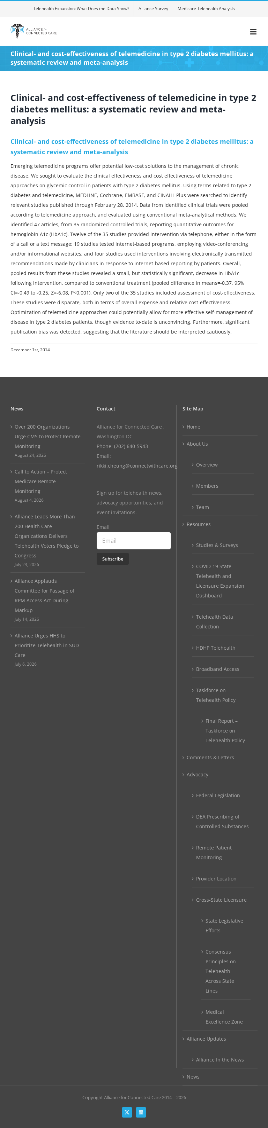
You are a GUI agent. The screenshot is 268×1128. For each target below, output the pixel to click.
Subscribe (112, 559)
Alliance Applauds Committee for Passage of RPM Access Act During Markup (44, 595)
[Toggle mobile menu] (254, 32)
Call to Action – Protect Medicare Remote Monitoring (41, 481)
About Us (197, 443)
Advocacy (197, 774)
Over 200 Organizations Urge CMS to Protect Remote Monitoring (48, 436)
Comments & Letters (210, 757)
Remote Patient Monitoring (214, 852)
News (193, 1076)
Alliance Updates (206, 1038)
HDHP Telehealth (216, 647)
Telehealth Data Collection (214, 621)
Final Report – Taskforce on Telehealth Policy (225, 731)
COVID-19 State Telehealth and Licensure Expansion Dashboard (220, 581)
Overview (207, 464)
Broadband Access (217, 669)
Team (202, 507)
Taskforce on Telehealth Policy (216, 695)
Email (103, 527)
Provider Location (216, 878)
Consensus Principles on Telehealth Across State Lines (221, 971)
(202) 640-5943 (131, 446)
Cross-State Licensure (221, 899)
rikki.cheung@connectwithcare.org (137, 465)
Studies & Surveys (217, 545)
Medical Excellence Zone (224, 1017)
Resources (199, 524)
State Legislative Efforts (224, 925)
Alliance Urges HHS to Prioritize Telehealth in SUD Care (47, 645)
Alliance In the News (220, 1059)
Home (193, 426)
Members (207, 486)
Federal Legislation (218, 795)
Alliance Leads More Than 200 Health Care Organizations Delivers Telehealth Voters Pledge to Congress (47, 536)
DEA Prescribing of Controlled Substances (222, 821)
